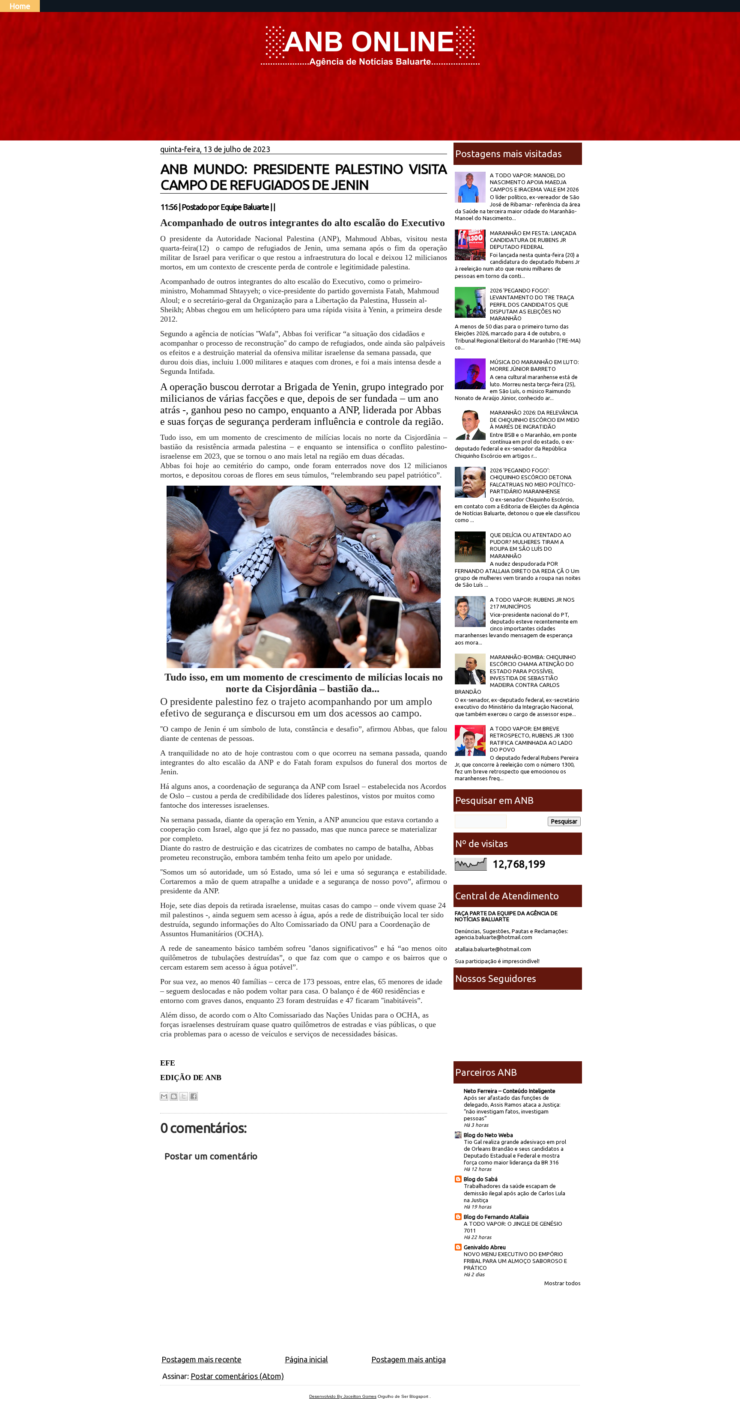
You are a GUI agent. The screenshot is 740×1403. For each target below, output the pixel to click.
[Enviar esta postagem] (277, 207)
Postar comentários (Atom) (237, 1376)
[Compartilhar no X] (183, 1096)
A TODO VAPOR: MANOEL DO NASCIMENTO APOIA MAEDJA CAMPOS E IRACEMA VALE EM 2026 (534, 182)
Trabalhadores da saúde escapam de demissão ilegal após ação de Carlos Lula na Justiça (514, 1193)
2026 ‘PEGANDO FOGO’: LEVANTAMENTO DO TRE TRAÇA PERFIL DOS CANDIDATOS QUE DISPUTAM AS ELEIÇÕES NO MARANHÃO (532, 304)
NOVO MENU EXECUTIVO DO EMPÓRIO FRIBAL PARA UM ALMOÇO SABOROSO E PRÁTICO (515, 1261)
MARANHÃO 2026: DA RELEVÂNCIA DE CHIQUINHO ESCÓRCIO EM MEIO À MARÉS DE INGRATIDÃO (534, 419)
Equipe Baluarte (245, 207)
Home (19, 6)
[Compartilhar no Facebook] (193, 1096)
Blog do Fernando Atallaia (496, 1217)
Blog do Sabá (481, 1179)
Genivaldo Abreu (485, 1247)
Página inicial (306, 1359)
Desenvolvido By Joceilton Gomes (342, 1396)
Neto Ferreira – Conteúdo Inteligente (509, 1091)
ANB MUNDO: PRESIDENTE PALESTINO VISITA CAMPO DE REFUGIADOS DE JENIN (304, 176)
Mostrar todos (562, 1283)
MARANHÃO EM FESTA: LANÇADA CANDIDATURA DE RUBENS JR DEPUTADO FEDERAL (533, 240)
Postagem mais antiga (408, 1359)
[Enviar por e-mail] (164, 1096)
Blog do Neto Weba (488, 1135)
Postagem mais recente (201, 1359)
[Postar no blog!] (174, 1096)
